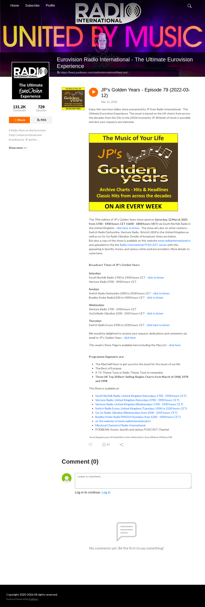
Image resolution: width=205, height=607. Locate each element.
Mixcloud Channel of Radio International (120, 425)
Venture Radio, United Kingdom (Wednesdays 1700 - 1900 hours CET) (139, 404)
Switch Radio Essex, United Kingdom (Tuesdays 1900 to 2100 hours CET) (141, 408)
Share (21, 120)
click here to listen (128, 228)
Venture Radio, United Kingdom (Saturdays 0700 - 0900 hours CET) (137, 400)
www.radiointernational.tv (174, 240)
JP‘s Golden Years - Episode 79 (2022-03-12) (145, 92)
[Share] (121, 445)
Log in (106, 492)
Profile (50, 5)
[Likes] (90, 445)
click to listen (156, 277)
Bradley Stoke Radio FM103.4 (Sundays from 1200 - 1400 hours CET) (138, 417)
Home (14, 5)
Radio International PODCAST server (143, 244)
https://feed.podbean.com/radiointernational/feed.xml (94, 72)
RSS (43, 120)
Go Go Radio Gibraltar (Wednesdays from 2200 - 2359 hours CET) (136, 412)
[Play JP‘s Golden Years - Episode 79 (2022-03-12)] (93, 92)
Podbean (33, 599)
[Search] (189, 6)
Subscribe (32, 5)
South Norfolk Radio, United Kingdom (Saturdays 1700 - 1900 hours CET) (140, 395)
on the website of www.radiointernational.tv (123, 421)
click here (130, 337)
